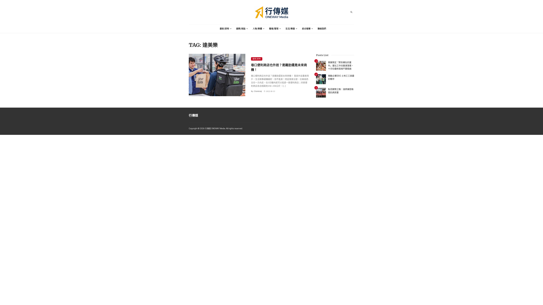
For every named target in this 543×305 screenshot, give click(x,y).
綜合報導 (306, 28)
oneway (258, 91)
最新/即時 (224, 28)
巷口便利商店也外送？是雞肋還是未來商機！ (279, 67)
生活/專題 (290, 28)
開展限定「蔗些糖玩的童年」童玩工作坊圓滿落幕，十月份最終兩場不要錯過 (341, 65)
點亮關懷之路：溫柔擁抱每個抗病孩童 (341, 91)
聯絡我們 (322, 28)
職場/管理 (273, 28)
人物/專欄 (257, 28)
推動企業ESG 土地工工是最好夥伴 (341, 77)
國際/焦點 (240, 28)
